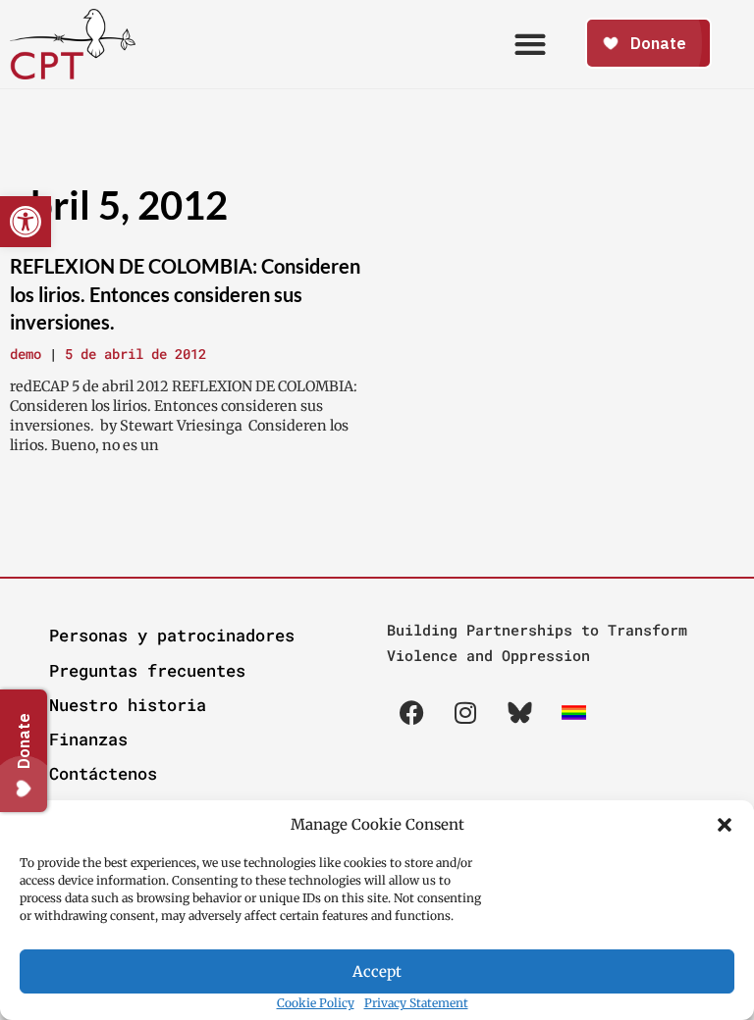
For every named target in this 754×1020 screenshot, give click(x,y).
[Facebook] (411, 713)
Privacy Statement (416, 1002)
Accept (377, 971)
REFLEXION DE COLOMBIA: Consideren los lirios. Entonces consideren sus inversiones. (185, 293)
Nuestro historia (127, 704)
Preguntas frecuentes (147, 670)
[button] (724, 825)
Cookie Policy (315, 1002)
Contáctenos (103, 773)
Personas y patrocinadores (172, 635)
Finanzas (88, 739)
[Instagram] (465, 713)
